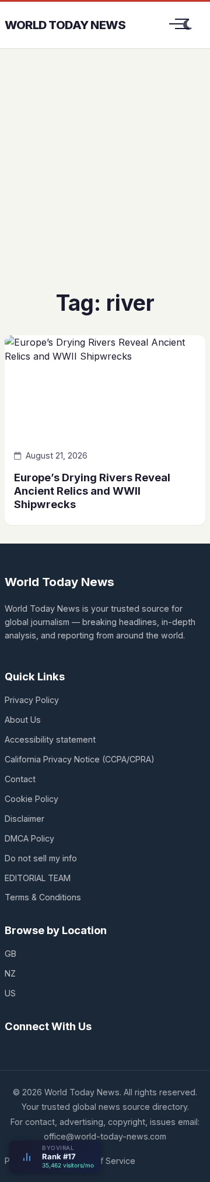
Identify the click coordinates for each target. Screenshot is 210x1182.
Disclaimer (24, 819)
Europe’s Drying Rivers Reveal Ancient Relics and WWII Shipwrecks (92, 490)
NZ (10, 973)
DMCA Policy (29, 838)
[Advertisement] (105, 178)
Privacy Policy (32, 700)
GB (10, 954)
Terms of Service (101, 1161)
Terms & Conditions (43, 897)
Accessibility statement (50, 739)
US (10, 993)
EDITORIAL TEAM (38, 878)
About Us (23, 720)
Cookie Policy (31, 799)
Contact (20, 779)
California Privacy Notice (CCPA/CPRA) (80, 759)
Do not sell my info (41, 858)
